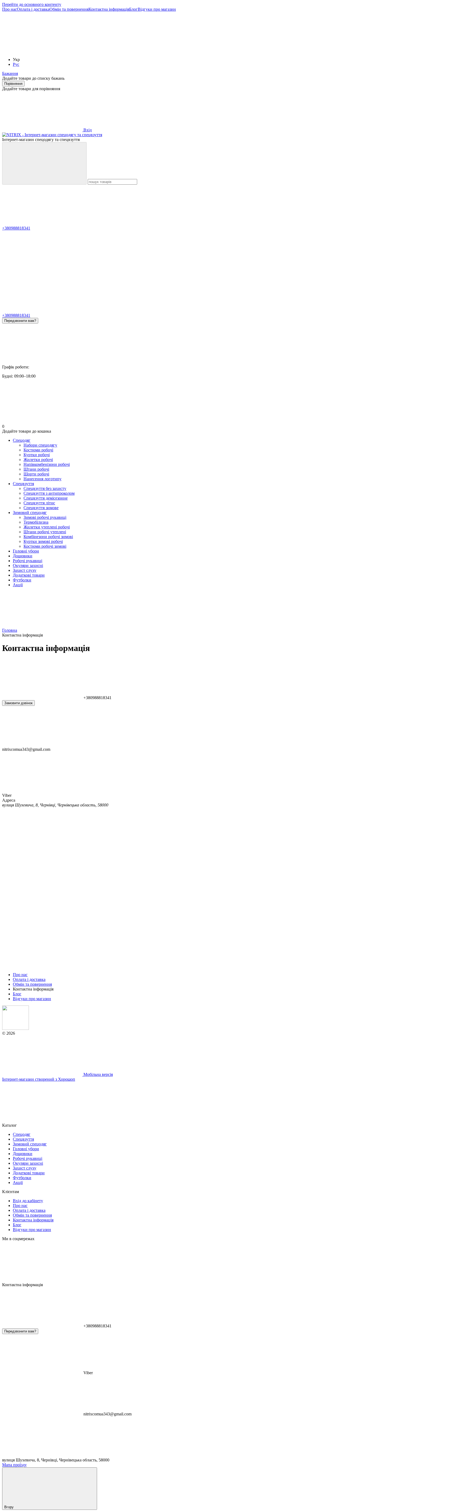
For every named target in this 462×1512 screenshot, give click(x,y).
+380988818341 (16, 228)
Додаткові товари (29, 575)
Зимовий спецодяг (30, 512)
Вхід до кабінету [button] (28, 1200)
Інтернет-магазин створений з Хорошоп (38, 1079)
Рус (16, 64)
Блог (133, 9)
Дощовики (22, 556)
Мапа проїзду (14, 1465)
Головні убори (26, 551)
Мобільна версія (97, 1074)
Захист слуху (24, 570)
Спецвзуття (23, 483)
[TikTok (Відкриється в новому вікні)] (122, 50)
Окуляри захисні (28, 565)
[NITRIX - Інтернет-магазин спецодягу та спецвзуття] (15, 1028)
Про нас (9, 9)
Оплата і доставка (33, 9)
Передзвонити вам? (20, 321)
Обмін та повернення (68, 9)
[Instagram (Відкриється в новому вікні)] (42, 50)
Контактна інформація (108, 9)
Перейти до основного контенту (31, 4)
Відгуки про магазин (157, 9)
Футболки (22, 580)
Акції (18, 584)
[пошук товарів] (44, 163)
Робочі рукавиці (27, 560)
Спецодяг (21, 440)
